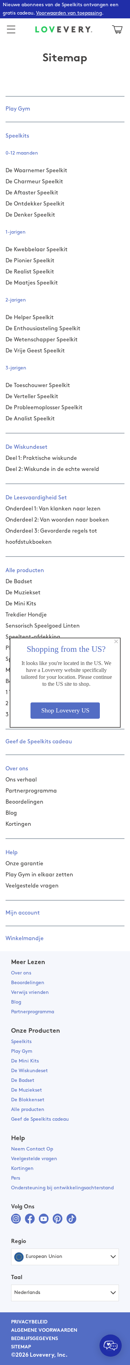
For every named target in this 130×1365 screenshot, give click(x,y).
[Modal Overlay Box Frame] (65, 683)
